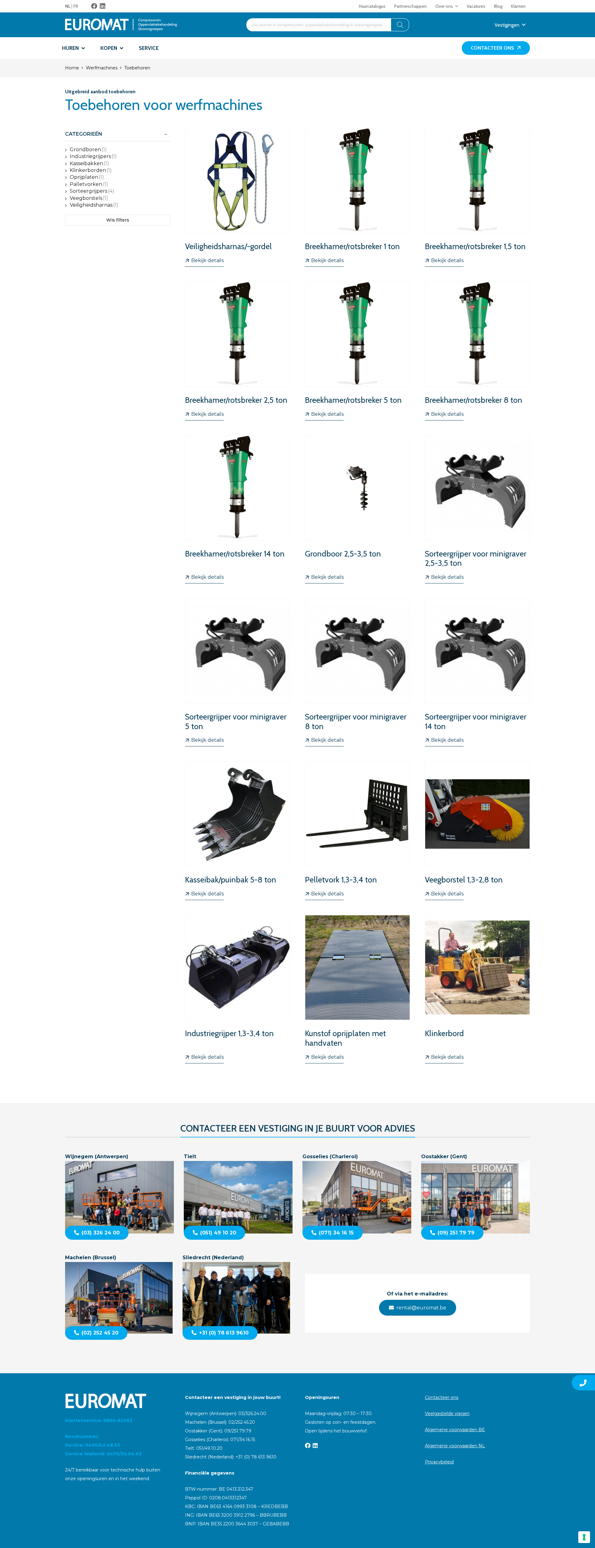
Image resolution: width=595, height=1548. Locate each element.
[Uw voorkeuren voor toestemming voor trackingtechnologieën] (584, 1537)
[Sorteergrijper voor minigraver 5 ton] (237, 672)
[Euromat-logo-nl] (121, 25)
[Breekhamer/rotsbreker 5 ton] (357, 351)
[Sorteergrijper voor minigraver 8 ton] (357, 672)
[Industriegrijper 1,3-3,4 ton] (237, 989)
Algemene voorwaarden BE (455, 1429)
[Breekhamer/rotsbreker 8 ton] (477, 351)
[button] (456, 6)
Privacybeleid (439, 1462)
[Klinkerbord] (477, 989)
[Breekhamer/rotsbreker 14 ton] (237, 509)
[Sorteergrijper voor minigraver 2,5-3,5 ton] (477, 509)
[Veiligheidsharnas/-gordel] (237, 197)
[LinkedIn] (102, 6)
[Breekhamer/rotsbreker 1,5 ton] (477, 197)
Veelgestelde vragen (447, 1413)
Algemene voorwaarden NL (455, 1446)
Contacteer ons (441, 1397)
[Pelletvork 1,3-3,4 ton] (357, 830)
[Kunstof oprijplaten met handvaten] (357, 989)
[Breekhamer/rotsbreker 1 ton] (357, 197)
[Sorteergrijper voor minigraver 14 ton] (477, 672)
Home (72, 68)
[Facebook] (94, 6)
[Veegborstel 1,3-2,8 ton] (477, 830)
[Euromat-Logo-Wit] (117, 1401)
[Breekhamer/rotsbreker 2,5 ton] (237, 351)
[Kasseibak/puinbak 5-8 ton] (237, 830)
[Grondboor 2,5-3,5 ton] (357, 509)
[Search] (400, 24)
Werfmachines (101, 68)
